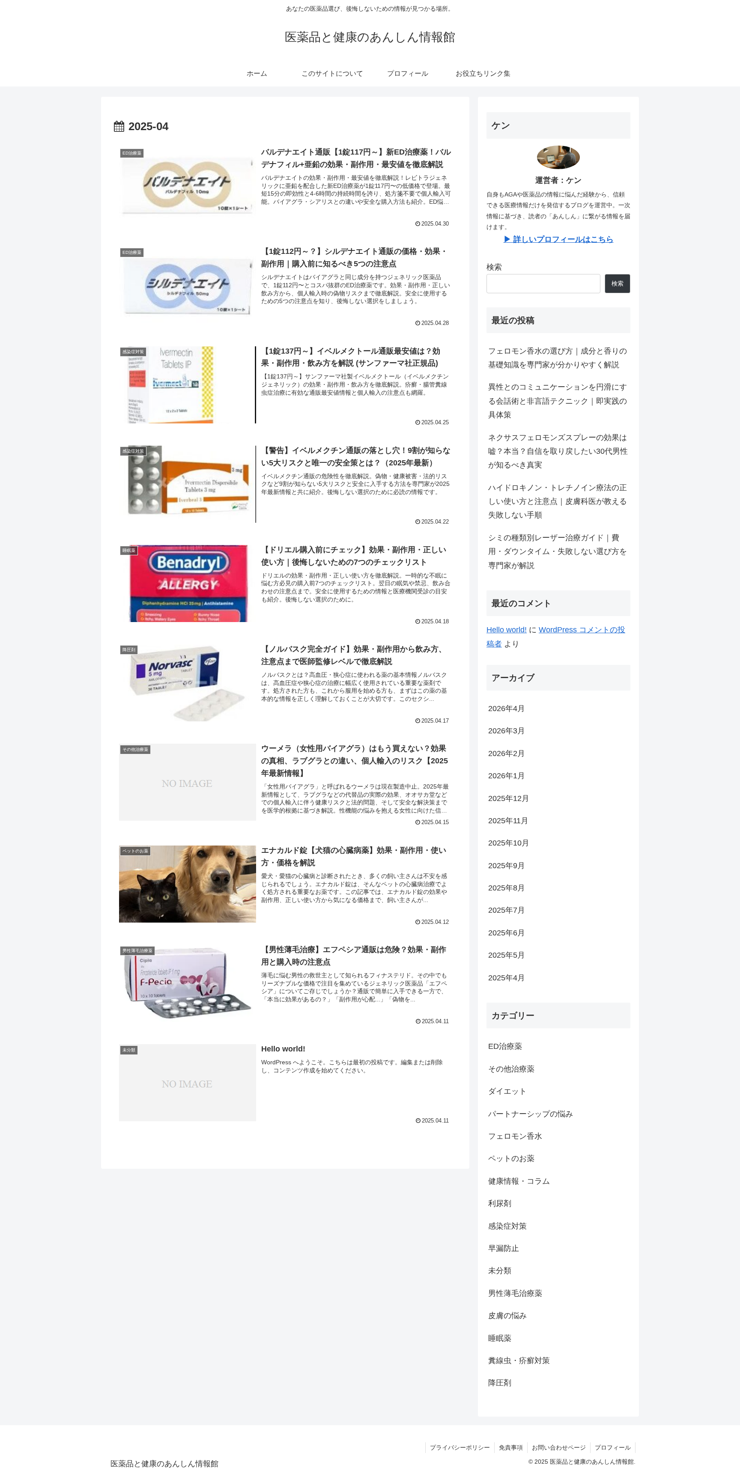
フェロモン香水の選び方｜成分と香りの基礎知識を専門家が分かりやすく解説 (557, 358)
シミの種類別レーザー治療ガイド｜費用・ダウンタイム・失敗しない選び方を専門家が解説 (557, 551)
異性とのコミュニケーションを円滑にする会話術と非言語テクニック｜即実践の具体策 (557, 401)
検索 (494, 267)
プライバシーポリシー (460, 1447)
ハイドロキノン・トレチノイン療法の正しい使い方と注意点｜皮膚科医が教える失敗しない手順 (557, 501)
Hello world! (506, 629)
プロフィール (613, 1447)
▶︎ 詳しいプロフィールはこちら (559, 239)
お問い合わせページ (559, 1447)
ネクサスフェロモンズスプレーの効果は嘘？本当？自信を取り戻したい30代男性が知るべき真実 (558, 451)
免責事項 (511, 1447)
